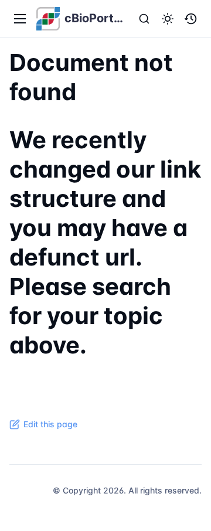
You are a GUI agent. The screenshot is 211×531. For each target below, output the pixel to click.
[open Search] (144, 18)
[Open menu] (20, 18)
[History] (191, 18)
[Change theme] (167, 18)
